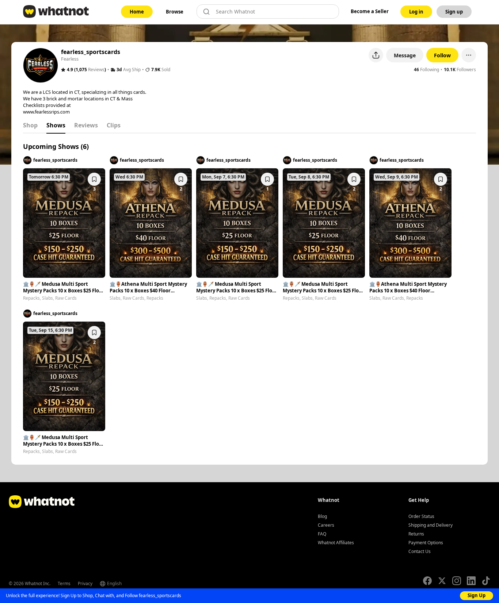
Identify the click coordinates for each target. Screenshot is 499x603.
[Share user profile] (376, 55)
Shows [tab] (55, 125)
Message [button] (405, 55)
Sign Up (476, 595)
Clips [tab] (114, 125)
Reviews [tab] (86, 125)
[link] (137, 11)
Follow (442, 55)
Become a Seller (370, 11)
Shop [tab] (30, 125)
